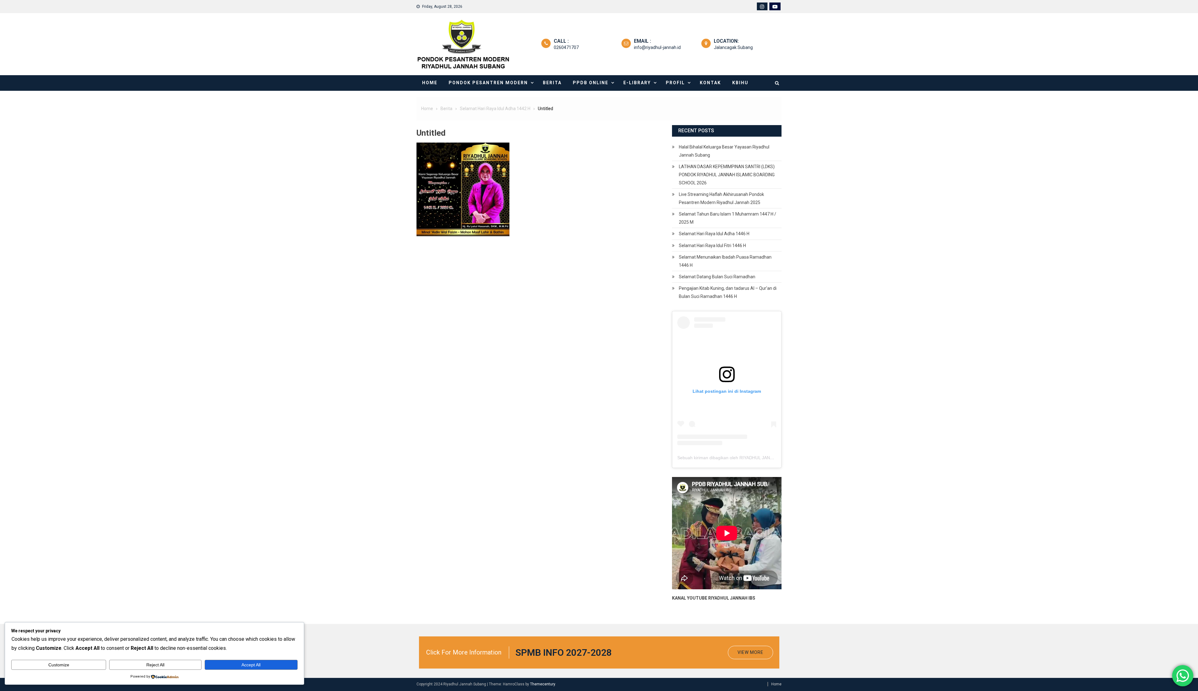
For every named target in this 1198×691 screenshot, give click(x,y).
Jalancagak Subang (733, 47)
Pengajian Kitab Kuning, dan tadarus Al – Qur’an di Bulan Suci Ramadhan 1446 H (728, 292)
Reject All (155, 664)
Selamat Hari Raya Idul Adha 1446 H (714, 233)
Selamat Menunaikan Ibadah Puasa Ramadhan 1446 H (725, 261)
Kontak (710, 82)
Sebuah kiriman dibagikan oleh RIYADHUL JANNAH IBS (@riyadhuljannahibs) (753, 457)
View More (750, 652)
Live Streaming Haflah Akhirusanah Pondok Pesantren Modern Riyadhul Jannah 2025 (721, 198)
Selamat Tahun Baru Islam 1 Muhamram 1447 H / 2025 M (727, 218)
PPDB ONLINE (590, 82)
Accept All (251, 664)
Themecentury (542, 684)
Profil (675, 82)
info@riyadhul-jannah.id (657, 47)
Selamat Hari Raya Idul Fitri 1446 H (712, 245)
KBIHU (740, 82)
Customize (58, 664)
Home (429, 82)
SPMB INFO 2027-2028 (563, 652)
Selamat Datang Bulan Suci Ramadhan (717, 276)
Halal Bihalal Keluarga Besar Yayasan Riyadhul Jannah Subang (724, 151)
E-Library (637, 82)
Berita (552, 82)
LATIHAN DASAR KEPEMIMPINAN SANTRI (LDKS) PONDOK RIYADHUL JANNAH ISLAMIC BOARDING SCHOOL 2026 (727, 174)
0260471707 (566, 47)
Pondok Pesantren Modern (488, 82)
